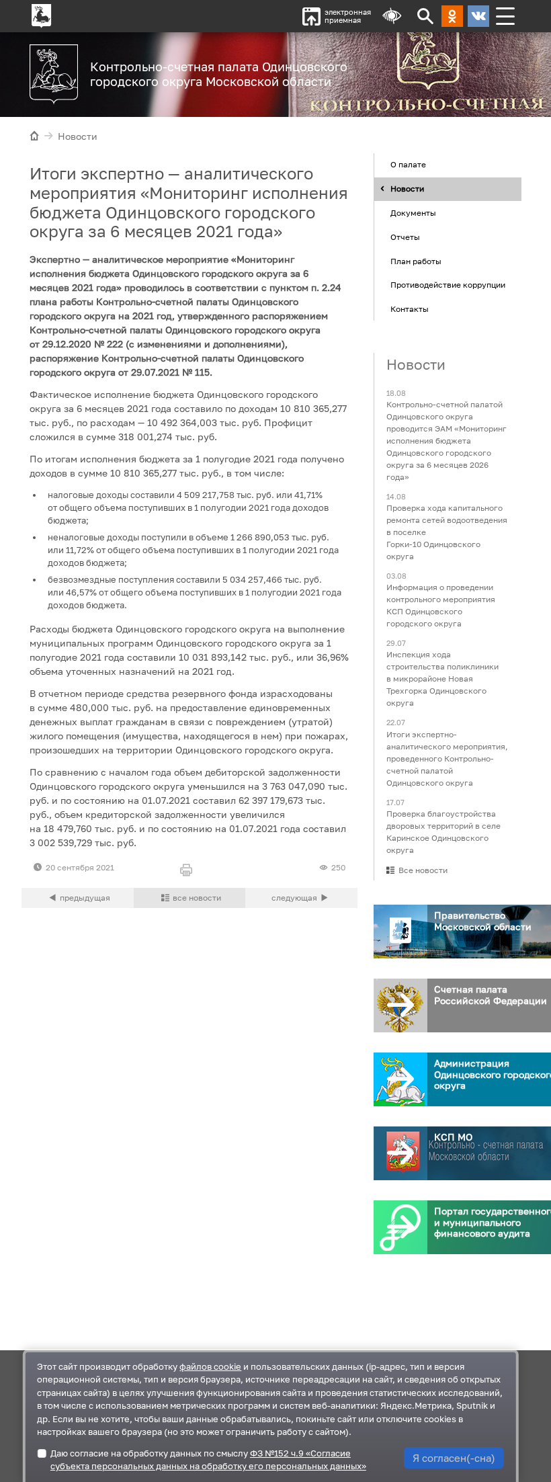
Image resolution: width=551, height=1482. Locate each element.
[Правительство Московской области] (400, 931)
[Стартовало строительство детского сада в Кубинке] (301, 898)
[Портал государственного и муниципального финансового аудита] (400, 1227)
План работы (415, 261)
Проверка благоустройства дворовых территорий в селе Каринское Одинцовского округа (443, 832)
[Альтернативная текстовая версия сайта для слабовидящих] (391, 16)
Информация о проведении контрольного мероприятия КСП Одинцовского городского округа (440, 605)
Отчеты (405, 237)
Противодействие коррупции (447, 285)
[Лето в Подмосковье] (447, 72)
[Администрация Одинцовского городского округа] (400, 1079)
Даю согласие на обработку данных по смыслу (208, 1460)
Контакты (409, 309)
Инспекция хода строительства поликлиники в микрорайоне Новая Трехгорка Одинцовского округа (442, 678)
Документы (413, 213)
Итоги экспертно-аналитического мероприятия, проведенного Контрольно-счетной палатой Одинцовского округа (447, 758)
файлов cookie (210, 1366)
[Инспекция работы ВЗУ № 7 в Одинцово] (78, 898)
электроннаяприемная (348, 15)
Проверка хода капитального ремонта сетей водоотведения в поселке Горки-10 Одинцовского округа (446, 532)
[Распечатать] (190, 871)
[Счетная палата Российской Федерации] (400, 1005)
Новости (77, 136)
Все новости (423, 870)
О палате (408, 164)
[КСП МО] (400, 1153)
